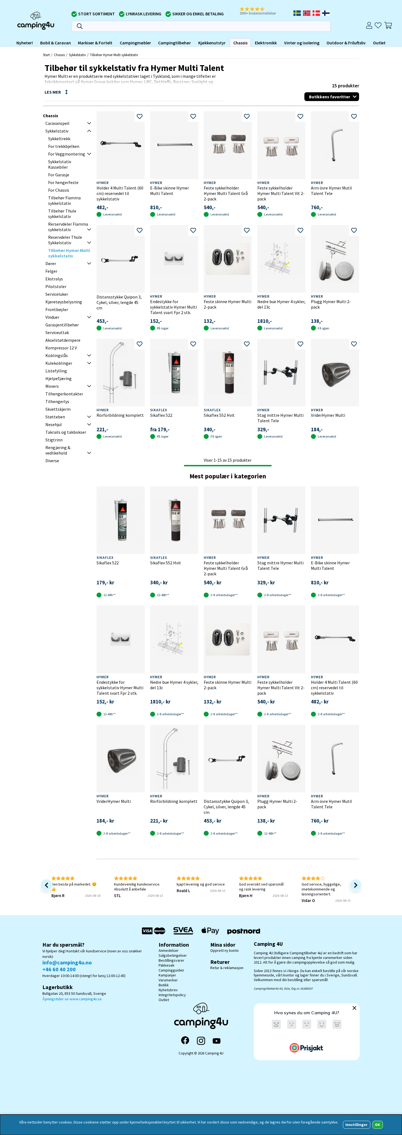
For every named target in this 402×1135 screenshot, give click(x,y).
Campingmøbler (135, 42)
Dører (50, 263)
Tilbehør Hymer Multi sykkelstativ (114, 55)
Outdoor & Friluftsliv (346, 42)
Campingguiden (171, 970)
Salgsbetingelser (173, 955)
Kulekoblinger (58, 363)
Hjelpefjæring (58, 378)
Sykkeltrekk (59, 138)
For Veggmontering (66, 154)
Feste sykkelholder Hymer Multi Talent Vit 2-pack (281, 193)
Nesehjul (53, 424)
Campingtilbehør (174, 42)
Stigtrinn (54, 439)
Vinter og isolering (301, 42)
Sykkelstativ (77, 55)
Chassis (240, 42)
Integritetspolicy (172, 994)
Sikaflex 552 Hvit (219, 415)
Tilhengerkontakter (64, 393)
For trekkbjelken (63, 146)
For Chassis (58, 190)
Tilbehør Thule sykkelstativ (62, 213)
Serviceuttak (57, 332)
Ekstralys (54, 278)
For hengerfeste (63, 182)
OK (377, 1124)
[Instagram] (201, 1040)
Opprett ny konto (224, 950)
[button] (260, 11)
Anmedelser (169, 950)
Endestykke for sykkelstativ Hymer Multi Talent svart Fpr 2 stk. (173, 307)
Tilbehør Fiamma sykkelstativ (64, 200)
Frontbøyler (56, 309)
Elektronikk (266, 42)
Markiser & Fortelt (95, 42)
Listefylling (56, 370)
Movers (52, 386)
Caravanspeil (57, 123)
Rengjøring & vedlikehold (57, 450)
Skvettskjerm (58, 409)
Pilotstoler (55, 286)
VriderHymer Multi (328, 415)
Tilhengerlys (57, 401)
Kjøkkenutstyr (212, 42)
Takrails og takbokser (65, 432)
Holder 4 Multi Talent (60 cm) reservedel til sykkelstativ (120, 193)
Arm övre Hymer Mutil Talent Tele (331, 190)
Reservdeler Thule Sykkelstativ (65, 239)
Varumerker (168, 980)
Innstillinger (356, 1124)
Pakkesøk (166, 965)
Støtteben (55, 416)
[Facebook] (185, 1040)
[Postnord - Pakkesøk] (243, 931)
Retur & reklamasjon (226, 967)
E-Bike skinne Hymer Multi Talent (169, 190)
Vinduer (52, 317)
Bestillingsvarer (171, 960)
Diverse (52, 460)
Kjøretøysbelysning (63, 301)
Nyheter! (24, 42)
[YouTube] (216, 1041)
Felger (51, 271)
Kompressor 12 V (61, 347)
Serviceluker (56, 294)
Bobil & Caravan (55, 42)
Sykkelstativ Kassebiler (59, 164)
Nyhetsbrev (168, 989)
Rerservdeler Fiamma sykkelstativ (68, 226)
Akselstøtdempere (62, 340)
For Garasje (58, 174)
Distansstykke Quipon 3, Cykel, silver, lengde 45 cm (119, 302)
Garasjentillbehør (62, 324)
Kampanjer (167, 975)
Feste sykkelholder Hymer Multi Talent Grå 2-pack (226, 193)
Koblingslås (56, 355)
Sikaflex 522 (161, 415)
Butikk (164, 984)
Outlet (379, 42)
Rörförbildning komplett (120, 415)
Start (46, 55)
